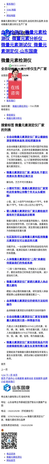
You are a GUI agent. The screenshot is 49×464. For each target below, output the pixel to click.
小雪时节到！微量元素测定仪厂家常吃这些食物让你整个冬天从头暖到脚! (27, 192)
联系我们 (11, 4)
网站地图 (11, 15)
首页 (3, 378)
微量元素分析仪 (14, 118)
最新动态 (28, 378)
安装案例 (38, 378)
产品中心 (10, 378)
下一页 (9, 375)
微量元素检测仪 (20, 106)
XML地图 (11, 10)
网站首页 (11, 460)
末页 (15, 375)
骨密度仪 (11, 115)
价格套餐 (19, 378)
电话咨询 (11, 454)
